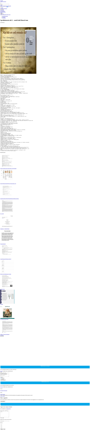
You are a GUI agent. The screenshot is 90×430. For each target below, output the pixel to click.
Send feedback (3, 401)
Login (1, 5)
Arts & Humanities (5, 16)
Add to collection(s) (3, 14)
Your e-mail (2, 417)
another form (9, 408)
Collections (5, 8)
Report (1, 394)
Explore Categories (3, 1)
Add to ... (2, 13)
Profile (1, 12)
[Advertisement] (28, 25)
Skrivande (3, 17)
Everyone (3, 378)
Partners (4, 394)
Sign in (1, 371)
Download (2, 335)
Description (3, 373)
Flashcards (2, 8)
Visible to (1, 377)
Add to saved (8, 14)
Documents (2, 390)
